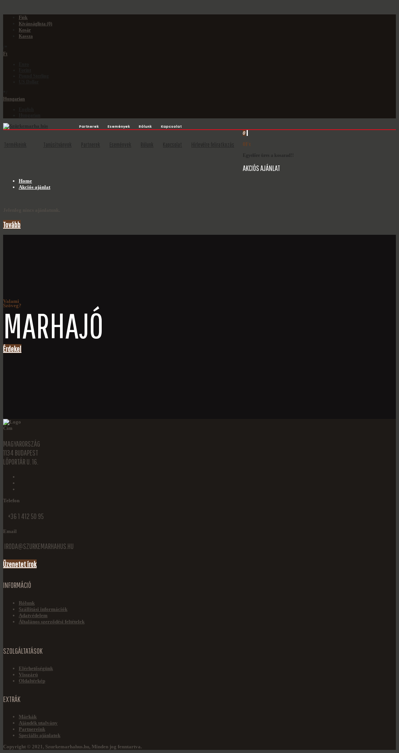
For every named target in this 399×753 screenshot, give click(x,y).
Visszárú (28, 674)
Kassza (26, 36)
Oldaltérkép (32, 681)
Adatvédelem (33, 615)
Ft (5, 53)
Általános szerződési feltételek (52, 622)
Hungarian (14, 99)
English (26, 109)
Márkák (28, 717)
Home (25, 181)
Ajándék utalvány (38, 723)
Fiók (23, 17)
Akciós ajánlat (34, 187)
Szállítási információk (43, 609)
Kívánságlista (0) (35, 23)
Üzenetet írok (20, 563)
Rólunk (27, 603)
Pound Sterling (34, 76)
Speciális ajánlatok (39, 735)
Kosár (25, 30)
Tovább (12, 224)
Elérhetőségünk (36, 668)
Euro (24, 64)
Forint (25, 70)
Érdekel (12, 348)
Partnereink (32, 729)
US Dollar (29, 81)
